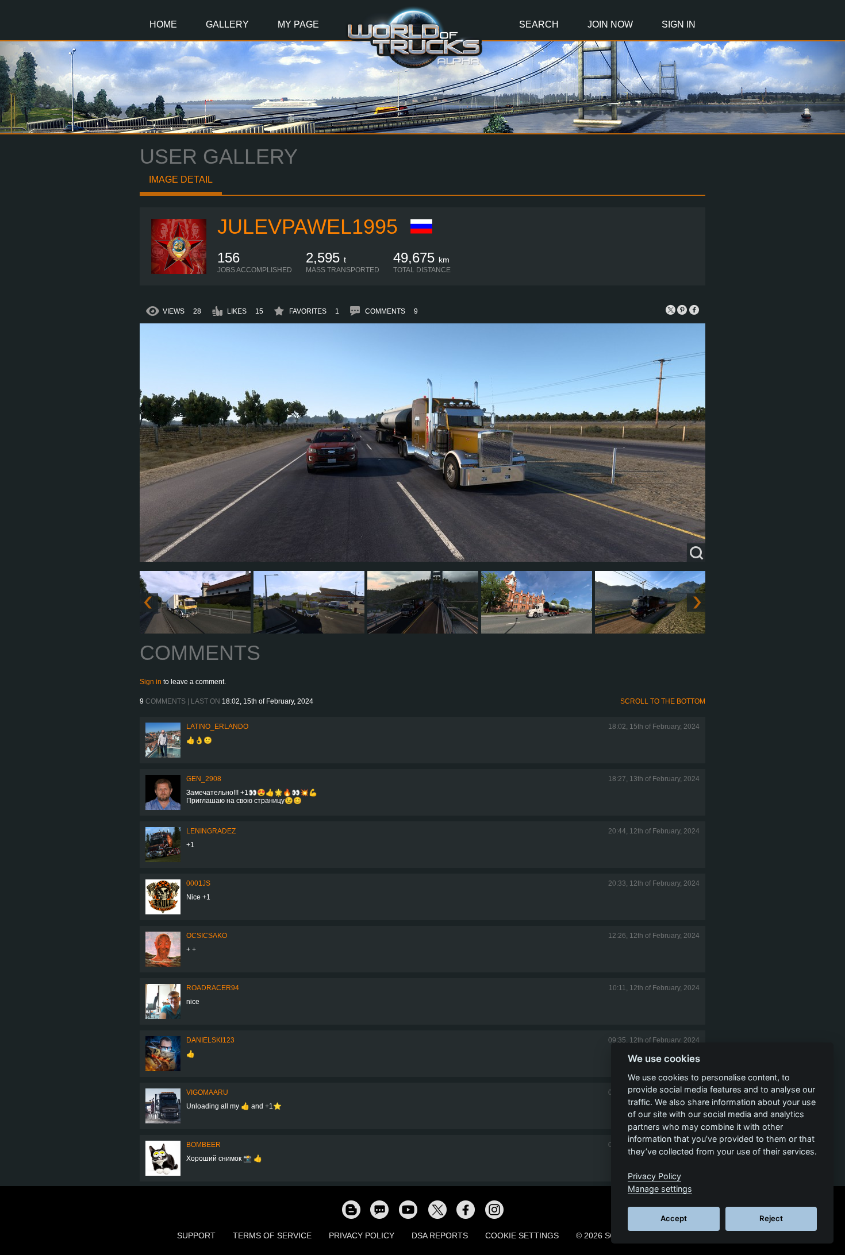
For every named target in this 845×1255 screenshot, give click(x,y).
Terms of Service (272, 1235)
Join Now (610, 24)
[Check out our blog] (350, 1209)
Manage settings (660, 1189)
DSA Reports (440, 1235)
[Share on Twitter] (671, 309)
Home (163, 24)
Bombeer (203, 1145)
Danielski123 (210, 1040)
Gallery (227, 24)
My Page (298, 24)
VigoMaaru (207, 1092)
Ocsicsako (206, 936)
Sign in (151, 682)
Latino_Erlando (217, 727)
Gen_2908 (203, 779)
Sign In (679, 24)
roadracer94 (212, 988)
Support (196, 1235)
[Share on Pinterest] (682, 309)
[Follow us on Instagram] (494, 1209)
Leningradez (211, 831)
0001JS (198, 883)
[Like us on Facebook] (465, 1209)
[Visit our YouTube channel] (408, 1209)
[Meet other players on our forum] (379, 1209)
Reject (771, 1218)
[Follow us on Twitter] (436, 1209)
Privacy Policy (361, 1235)
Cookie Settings (522, 1235)
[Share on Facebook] (694, 309)
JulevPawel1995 (307, 226)
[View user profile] (178, 272)
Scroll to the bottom (662, 701)
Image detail (181, 179)
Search (539, 24)
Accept (673, 1218)
